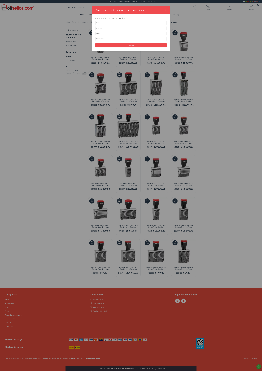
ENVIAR (131, 45)
